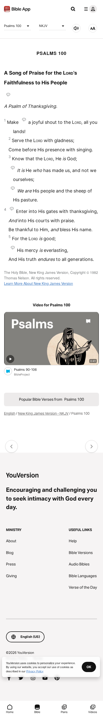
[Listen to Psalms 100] (76, 28)
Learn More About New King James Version (38, 283)
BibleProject (22, 374)
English (9, 413)
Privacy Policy (35, 671)
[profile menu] (89, 9)
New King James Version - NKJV (43, 413)
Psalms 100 (12, 26)
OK (88, 667)
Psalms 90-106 (29, 369)
